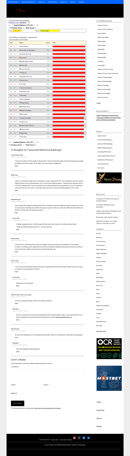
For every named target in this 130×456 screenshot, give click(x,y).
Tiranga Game (81, 444)
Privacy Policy (55, 439)
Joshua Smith (15, 155)
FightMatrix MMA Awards (105, 160)
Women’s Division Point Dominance (107, 73)
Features (40, 2)
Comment (15, 367)
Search (72, 2)
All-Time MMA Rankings (104, 140)
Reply (16, 166)
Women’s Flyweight (103, 85)
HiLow (13, 261)
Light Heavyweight (103, 37)
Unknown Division (102, 97)
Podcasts (99, 297)
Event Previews (100, 241)
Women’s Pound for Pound (105, 69)
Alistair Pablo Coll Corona (19, 294)
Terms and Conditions (66, 439)
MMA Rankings (13, 2)
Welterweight (101, 45)
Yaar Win (74, 444)
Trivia (98, 317)
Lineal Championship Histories (106, 156)
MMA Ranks (99, 277)
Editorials (99, 237)
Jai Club (47, 444)
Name (13, 385)
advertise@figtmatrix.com (64, 317)
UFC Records (52, 2)
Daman (52, 444)
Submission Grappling (102, 305)
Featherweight (101, 53)
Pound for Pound (102, 25)
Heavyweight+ (101, 33)
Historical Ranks (101, 261)
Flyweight (100, 61)
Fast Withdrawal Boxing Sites (63, 444)
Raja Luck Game (101, 331)
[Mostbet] (109, 390)
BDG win (99, 418)
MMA (97, 273)
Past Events (101, 168)
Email (46, 385)
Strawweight (101, 65)
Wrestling (99, 325)
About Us (63, 2)
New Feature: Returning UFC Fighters (107, 217)
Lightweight (101, 49)
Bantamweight (101, 57)
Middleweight (101, 41)
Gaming (98, 257)
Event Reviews (100, 245)
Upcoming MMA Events (104, 152)
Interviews (99, 265)
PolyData (81, 2)
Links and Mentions (103, 164)
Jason (14, 218)
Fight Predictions (101, 249)
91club (99, 103)
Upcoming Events (101, 321)
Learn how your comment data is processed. (47, 408)
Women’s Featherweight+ (104, 77)
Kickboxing (99, 269)
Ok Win (99, 402)
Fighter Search (101, 136)
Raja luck (99, 426)
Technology (99, 309)
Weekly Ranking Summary (104, 148)
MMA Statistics (100, 281)
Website (14, 393)
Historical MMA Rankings (105, 144)
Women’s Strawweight (104, 89)
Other (98, 293)
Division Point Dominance (105, 29)
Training (98, 313)
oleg (13, 309)
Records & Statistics (28, 2)
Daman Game (100, 410)
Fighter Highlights (101, 253)
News (97, 289)
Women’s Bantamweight (104, 81)
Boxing (98, 233)
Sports (98, 301)
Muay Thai (99, 285)
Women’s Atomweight (103, 93)
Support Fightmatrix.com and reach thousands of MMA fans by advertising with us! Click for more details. (109, 118)
